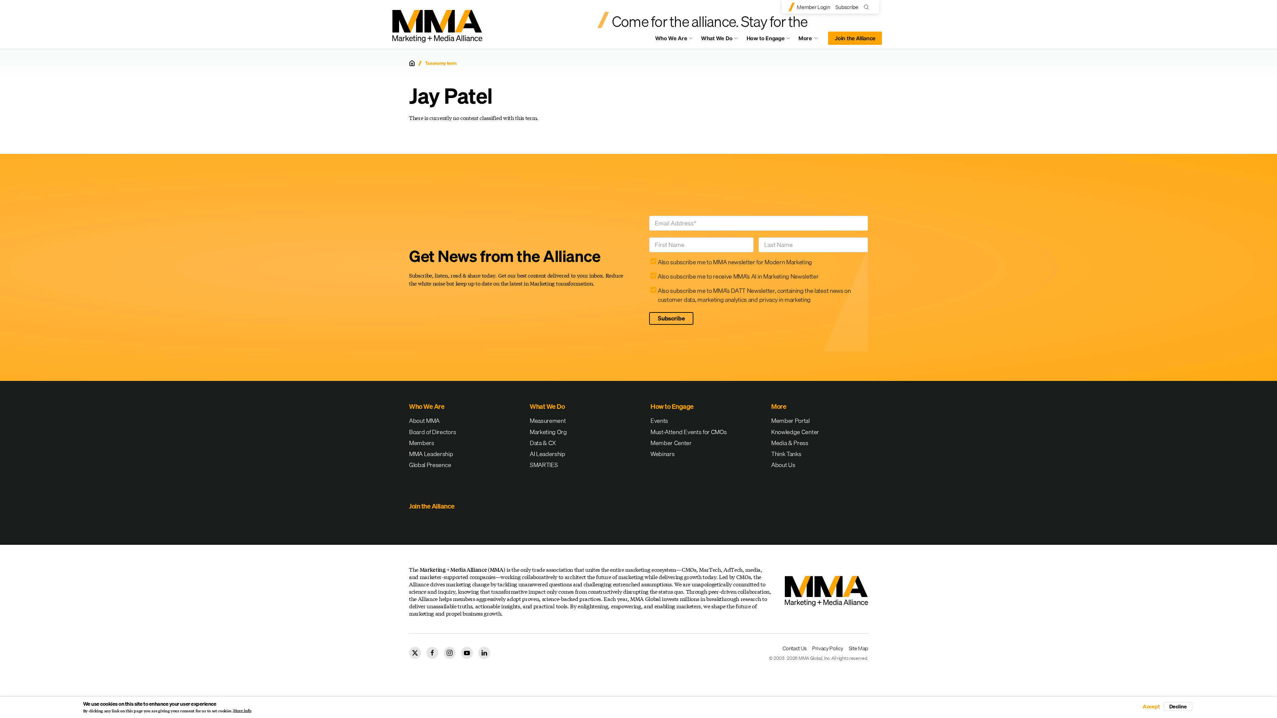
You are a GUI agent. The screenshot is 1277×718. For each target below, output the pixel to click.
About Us (783, 465)
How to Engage (766, 38)
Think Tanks (786, 454)
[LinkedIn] (484, 653)
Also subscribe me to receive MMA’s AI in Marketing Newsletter (738, 276)
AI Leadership (547, 454)
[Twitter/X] (415, 653)
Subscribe (846, 7)
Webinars (662, 454)
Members (421, 443)
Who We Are (671, 38)
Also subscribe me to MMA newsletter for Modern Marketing (735, 262)
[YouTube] (467, 653)
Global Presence (430, 465)
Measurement (548, 420)
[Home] (412, 63)
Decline (1178, 706)
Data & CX (543, 443)
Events (659, 420)
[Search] (868, 7)
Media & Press (789, 443)
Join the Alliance (855, 38)
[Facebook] (432, 653)
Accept (1151, 706)
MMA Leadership (431, 454)
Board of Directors (432, 432)
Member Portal (790, 420)
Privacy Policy (827, 648)
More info (242, 710)
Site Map (858, 648)
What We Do (717, 38)
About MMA (424, 420)
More (811, 40)
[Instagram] (450, 653)
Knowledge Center (795, 432)
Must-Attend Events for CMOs (688, 432)
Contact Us (794, 648)
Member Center (671, 443)
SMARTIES (544, 465)
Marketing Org (548, 432)
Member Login (813, 7)
